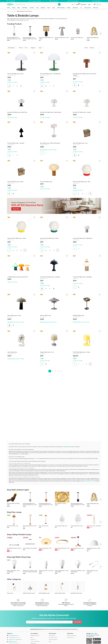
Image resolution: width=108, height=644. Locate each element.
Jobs (50, 641)
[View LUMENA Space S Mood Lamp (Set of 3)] (21, 269)
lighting (20, 453)
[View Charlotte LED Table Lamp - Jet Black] (54, 273)
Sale (81, 7)
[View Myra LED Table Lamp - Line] (86, 139)
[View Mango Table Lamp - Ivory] (54, 348)
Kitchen (68, 7)
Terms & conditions (35, 641)
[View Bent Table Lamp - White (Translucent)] (54, 138)
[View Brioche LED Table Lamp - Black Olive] (21, 104)
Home (8, 11)
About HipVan (52, 635)
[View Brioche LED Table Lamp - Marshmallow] (54, 104)
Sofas (8, 7)
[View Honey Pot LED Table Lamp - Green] (54, 234)
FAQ (32, 637)
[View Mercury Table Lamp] (54, 308)
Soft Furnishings (61, 7)
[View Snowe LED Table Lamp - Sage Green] (86, 233)
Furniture (32, 7)
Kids (37, 7)
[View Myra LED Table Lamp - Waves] (21, 177)
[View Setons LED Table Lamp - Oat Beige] (86, 272)
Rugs (53, 7)
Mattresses (24, 7)
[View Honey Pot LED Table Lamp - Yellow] (21, 234)
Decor (48, 7)
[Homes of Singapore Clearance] (54, 206)
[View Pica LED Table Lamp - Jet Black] (21, 139)
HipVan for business (71, 635)
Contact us (33, 639)
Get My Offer (77, 622)
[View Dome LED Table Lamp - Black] (21, 69)
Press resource (70, 637)
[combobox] (38, 4)
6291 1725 (12, 637)
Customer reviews (53, 637)
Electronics (75, 7)
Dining (13, 7)
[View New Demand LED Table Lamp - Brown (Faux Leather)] (86, 69)
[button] (59, 4)
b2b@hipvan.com (13, 641)
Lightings (43, 7)
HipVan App (94, 633)
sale (87, 473)
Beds (18, 7)
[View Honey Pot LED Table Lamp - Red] (86, 177)
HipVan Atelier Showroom (89, 481)
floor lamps (36, 458)
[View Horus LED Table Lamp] (54, 174)
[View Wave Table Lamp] (21, 345)
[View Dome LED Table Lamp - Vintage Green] (54, 69)
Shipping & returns (35, 635)
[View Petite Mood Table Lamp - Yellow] (86, 348)
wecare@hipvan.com (14, 635)
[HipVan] (10, 4)
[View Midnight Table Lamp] (86, 308)
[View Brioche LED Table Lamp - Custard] (86, 104)
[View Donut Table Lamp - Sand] (21, 310)
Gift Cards (95, 7)
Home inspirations (53, 639)
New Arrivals (87, 7)
